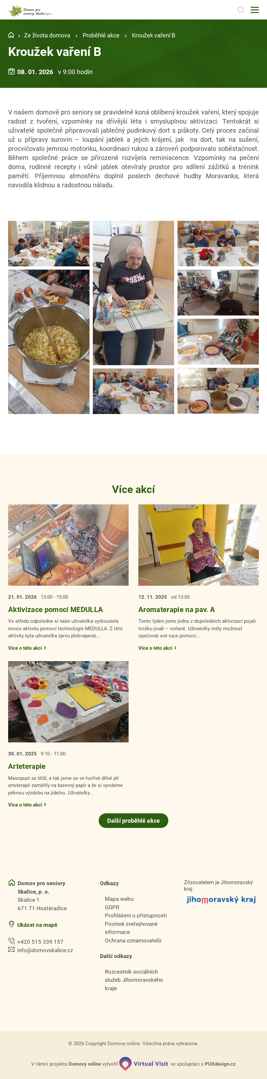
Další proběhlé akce (133, 820)
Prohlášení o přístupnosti (136, 915)
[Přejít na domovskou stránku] (30, 10)
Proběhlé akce (101, 35)
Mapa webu (119, 898)
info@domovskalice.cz (45, 950)
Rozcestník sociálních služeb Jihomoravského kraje (134, 980)
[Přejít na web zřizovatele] (221, 900)
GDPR (112, 907)
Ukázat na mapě (37, 924)
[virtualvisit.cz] (143, 1064)
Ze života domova (47, 35)
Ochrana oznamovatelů (133, 940)
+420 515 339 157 (40, 941)
